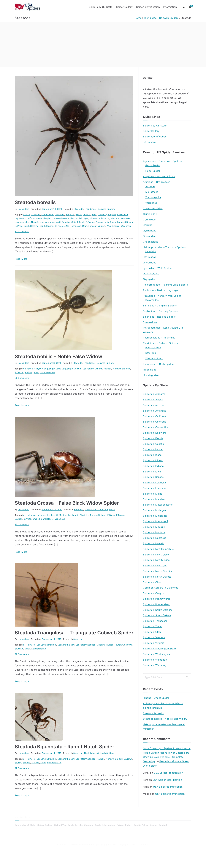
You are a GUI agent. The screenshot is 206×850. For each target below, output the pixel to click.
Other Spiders (151, 273)
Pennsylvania (102, 222)
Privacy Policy (124, 825)
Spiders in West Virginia (157, 654)
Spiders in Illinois (153, 460)
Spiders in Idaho (152, 454)
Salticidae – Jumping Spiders (160, 305)
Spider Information (105, 825)
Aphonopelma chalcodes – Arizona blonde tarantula (163, 705)
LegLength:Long (52, 368)
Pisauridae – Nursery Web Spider (162, 295)
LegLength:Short (76, 515)
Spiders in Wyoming (154, 665)
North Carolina (62, 222)
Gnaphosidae (150, 241)
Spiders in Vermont (154, 637)
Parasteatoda (153, 347)
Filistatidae (149, 236)
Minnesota (95, 218)
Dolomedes (151, 299)
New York (49, 222)
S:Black (18, 519)
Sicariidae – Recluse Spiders (159, 316)
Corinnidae (149, 219)
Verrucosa (151, 202)
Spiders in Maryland (154, 499)
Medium (74, 218)
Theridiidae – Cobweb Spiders (160, 343)
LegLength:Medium (118, 214)
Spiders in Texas (152, 626)
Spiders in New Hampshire (158, 548)
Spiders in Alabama (154, 393)
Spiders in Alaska (153, 399)
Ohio (73, 222)
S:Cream (19, 372)
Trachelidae (149, 369)
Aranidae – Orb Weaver (156, 181)
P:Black (81, 222)
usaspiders (23, 209)
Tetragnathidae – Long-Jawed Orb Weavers (163, 330)
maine (39, 218)
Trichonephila (153, 197)
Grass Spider (152, 165)
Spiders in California (154, 416)
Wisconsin (126, 226)
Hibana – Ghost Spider (156, 697)
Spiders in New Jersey (156, 554)
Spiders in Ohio (152, 582)
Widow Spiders (154, 358)
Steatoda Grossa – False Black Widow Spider (67, 503)
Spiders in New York (155, 565)
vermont (92, 226)
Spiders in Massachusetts (158, 504)
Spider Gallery (124, 6)
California (28, 368)
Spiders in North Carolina (158, 571)
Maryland (47, 218)
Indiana (86, 214)
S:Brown (128, 222)
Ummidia (150, 251)
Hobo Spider (152, 170)
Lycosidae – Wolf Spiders (157, 268)
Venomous (60, 519)
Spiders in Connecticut (156, 427)
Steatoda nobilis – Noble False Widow (58, 356)
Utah (84, 226)
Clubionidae (150, 213)
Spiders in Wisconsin (155, 659)
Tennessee (75, 226)
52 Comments (22, 378)
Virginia (101, 226)
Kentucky (102, 214)
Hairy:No (70, 214)
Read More (21, 258)
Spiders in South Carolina (158, 609)
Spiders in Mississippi (155, 521)
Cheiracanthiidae (153, 208)
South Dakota (46, 226)
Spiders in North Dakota (157, 576)
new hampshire (22, 222)
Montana (115, 218)
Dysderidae (149, 230)
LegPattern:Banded (85, 644)
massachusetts (61, 218)
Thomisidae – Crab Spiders (158, 364)
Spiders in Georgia (154, 443)
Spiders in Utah (152, 631)
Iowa (94, 214)
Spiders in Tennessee (155, 620)
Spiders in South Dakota (157, 615)
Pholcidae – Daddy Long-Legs (160, 290)
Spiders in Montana (154, 532)
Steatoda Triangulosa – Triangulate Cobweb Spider (74, 633)
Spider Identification (148, 6)
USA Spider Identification (168, 772)
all (24, 515)
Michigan (83, 218)
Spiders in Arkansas (154, 410)
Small (36, 372)
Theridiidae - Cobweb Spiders (99, 209)
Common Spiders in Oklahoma (160, 587)
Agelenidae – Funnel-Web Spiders (162, 161)
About (153, 825)
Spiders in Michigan (154, 510)
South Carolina (31, 226)
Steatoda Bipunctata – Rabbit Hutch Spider (64, 747)
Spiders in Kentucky (154, 482)
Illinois (79, 214)
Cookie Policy (141, 825)
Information (170, 6)
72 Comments (22, 654)
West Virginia (113, 226)
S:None (26, 762)
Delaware (59, 214)
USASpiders (143, 844)
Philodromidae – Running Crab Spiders (165, 284)
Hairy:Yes (41, 515)
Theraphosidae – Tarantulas (159, 337)
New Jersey (37, 222)
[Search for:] (167, 677)
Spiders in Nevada (153, 543)
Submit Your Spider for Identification (73, 825)
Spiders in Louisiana (154, 488)
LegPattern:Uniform (25, 218)
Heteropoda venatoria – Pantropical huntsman (164, 726)
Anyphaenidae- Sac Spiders (159, 176)
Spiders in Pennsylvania (156, 598)
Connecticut (47, 214)
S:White (18, 226)
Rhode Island (116, 222)
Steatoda (78, 209)
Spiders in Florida (153, 438)
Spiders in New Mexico (156, 559)
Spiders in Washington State (159, 648)
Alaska (26, 214)
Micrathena (151, 191)
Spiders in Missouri (154, 526)
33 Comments (22, 231)
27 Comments (22, 768)
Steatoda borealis (35, 202)
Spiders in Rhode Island (156, 604)
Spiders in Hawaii (153, 449)
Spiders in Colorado (154, 421)
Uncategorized (151, 375)
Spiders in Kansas (153, 476)
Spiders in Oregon (153, 593)
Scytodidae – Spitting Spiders (160, 311)
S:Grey (18, 762)
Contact (163, 825)
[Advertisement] (103, 44)
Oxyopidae (149, 279)
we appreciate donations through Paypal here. (165, 102)
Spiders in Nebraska (154, 537)
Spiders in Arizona (153, 405)
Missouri (105, 218)
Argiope (150, 186)
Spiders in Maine (152, 493)
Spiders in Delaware (154, 432)
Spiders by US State (101, 6)
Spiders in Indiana (153, 465)
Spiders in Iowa (152, 471)
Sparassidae (150, 322)
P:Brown (90, 222)
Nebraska (125, 218)
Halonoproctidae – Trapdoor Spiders (164, 247)
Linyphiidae (149, 262)
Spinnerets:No (62, 226)
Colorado (35, 214)
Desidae (147, 224)
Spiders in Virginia (153, 642)
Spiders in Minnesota (155, 515)
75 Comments (22, 524)
